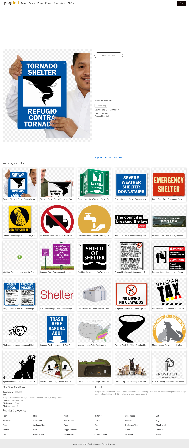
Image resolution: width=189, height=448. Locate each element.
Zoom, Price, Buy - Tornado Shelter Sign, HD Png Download (102, 199)
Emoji (40, 3)
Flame (35, 415)
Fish (96, 429)
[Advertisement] (47, 31)
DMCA (71, 3)
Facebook (129, 434)
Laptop (97, 420)
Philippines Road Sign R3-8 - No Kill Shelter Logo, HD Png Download (68, 235)
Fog (157, 420)
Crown (32, 3)
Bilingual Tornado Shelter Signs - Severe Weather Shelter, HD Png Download (34, 199)
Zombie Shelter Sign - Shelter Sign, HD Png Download (25, 235)
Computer (160, 429)
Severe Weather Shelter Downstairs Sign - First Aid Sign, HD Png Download (146, 199)
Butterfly (98, 415)
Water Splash (38, 434)
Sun (56, 3)
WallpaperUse (39, 425)
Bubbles (128, 420)
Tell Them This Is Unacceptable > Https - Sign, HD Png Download (141, 235)
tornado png (101, 105)
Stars (62, 3)
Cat (157, 415)
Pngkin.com (69, 434)
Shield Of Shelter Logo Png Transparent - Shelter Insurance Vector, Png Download (111, 272)
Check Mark (161, 425)
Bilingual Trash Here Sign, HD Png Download (58, 345)
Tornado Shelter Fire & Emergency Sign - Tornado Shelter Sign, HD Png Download (74, 199)
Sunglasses (130, 415)
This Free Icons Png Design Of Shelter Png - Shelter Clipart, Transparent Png (109, 381)
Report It (98, 157)
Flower (48, 3)
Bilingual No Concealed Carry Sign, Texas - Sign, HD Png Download (142, 272)
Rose (66, 425)
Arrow (23, 3)
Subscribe (37, 420)
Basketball (7, 420)
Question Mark (100, 434)
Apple (66, 415)
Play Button (69, 420)
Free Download (108, 55)
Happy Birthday (70, 429)
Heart (5, 415)
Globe (127, 429)
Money (159, 434)
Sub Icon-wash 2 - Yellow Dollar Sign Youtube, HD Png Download (104, 235)
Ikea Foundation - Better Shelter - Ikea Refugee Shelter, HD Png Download (108, 308)
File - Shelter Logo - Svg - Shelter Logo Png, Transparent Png (65, 308)
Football (6, 429)
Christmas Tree (131, 425)
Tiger (5, 425)
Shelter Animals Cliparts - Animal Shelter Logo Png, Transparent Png (31, 345)
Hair (35, 429)
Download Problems (113, 157)
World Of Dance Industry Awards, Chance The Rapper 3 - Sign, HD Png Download (36, 272)
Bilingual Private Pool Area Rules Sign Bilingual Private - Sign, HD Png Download (36, 308)
